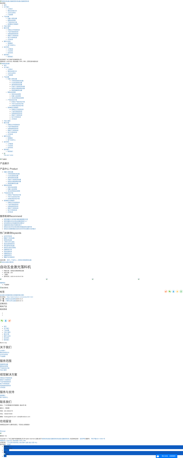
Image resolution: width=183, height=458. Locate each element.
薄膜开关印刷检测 (9, 257)
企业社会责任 (12, 13)
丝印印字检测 (8, 236)
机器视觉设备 (4, 364)
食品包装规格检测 (9, 244)
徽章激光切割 (12, 295)
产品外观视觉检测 (13, 32)
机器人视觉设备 (12, 18)
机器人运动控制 (16, 96)
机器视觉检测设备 (55, 439)
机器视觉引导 (8, 249)
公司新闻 (10, 49)
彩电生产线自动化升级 (18, 102)
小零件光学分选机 (9, 242)
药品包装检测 (8, 251)
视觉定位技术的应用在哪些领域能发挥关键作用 (18, 227)
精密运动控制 (12, 20)
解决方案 (6, 28)
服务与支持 (7, 41)
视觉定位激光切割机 (10, 247)
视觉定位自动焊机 (10, 299)
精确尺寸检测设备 (9, 238)
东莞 (32, 442)
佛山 (17, 442)
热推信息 (2, 440)
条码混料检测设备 (9, 246)
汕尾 (26, 442)
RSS (20, 440)
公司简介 (10, 9)
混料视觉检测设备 (16, 84)
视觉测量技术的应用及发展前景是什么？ (16, 221)
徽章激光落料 (20, 295)
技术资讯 (6, 47)
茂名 (20, 442)
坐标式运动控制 (16, 94)
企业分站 (9, 440)
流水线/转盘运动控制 (17, 98)
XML (24, 440)
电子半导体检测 (12, 37)
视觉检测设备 (8, 240)
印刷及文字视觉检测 (14, 30)
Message (3, 431)
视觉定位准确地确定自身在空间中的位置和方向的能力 (20, 229)
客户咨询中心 (12, 45)
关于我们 (6, 7)
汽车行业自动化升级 (17, 104)
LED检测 (10, 39)
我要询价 (2, 283)
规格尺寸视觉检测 (13, 35)
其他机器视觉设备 (16, 90)
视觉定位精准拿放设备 (18, 88)
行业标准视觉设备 (16, 83)
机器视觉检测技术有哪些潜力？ (13, 225)
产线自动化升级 (12, 22)
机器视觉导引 (8, 255)
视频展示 (10, 43)
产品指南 (10, 14)
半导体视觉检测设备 (17, 81)
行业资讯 (10, 51)
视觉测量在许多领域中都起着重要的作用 (16, 219)
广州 (8, 442)
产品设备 (6, 16)
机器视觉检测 (65, 439)
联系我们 (6, 55)
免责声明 (82, 439)
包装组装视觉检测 (13, 34)
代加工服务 (7, 26)
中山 (36, 442)
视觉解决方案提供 (13, 24)
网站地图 (15, 440)
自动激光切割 (4, 295)
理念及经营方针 (12, 11)
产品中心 (14, 260)
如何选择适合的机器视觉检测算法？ (14, 223)
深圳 (11, 442)
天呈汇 (9, 444)
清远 (29, 442)
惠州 (23, 442)
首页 (5, 5)
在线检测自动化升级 (17, 105)
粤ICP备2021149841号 (98, 439)
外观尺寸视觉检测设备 (18, 86)
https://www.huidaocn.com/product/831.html (20, 297)
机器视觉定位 (8, 253)
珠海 (14, 442)
